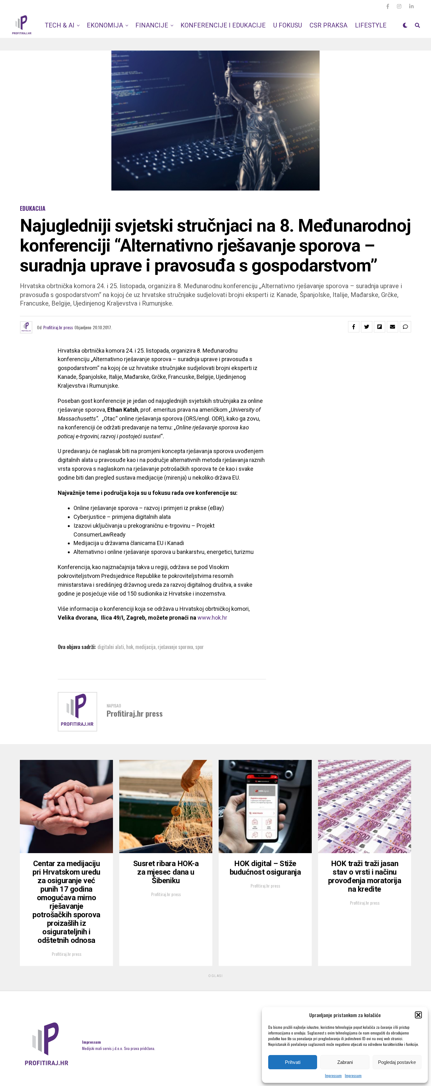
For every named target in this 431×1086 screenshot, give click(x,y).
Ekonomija (105, 25)
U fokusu (287, 25)
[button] (418, 1015)
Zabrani (345, 1062)
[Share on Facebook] (353, 326)
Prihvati (292, 1062)
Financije (151, 25)
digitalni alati (110, 646)
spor (199, 646)
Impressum (333, 1075)
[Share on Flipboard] (379, 326)
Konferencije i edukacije (223, 25)
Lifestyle (371, 25)
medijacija (145, 646)
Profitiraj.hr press (58, 327)
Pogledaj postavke (397, 1062)
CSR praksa (328, 25)
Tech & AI (59, 25)
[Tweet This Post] (366, 326)
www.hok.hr (212, 617)
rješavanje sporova (175, 646)
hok (129, 646)
